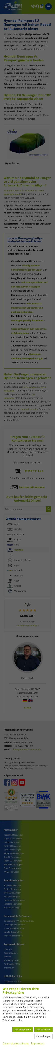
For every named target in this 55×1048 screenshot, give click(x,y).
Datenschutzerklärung (15, 1043)
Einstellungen (43, 1036)
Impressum (37, 1043)
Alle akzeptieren (22, 1029)
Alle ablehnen (43, 1029)
